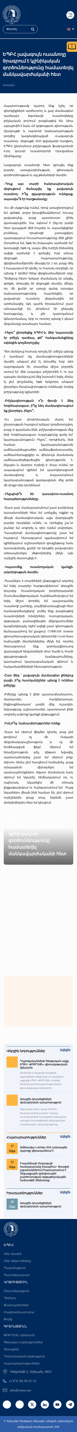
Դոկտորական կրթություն (24, 1356)
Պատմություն (15, 1268)
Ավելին (65, 1049)
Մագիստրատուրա (19, 1312)
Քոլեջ (8, 1319)
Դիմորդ (10, 1298)
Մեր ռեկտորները (17, 1260)
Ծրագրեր (11, 1349)
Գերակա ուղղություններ (23, 1342)
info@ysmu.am (20, 1390)
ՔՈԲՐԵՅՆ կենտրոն (19, 1335)
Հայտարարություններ (22, 1363)
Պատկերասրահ (17, 1275)
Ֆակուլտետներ (16, 1305)
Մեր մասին (12, 1253)
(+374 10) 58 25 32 (22, 1381)
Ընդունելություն (16, 1291)
